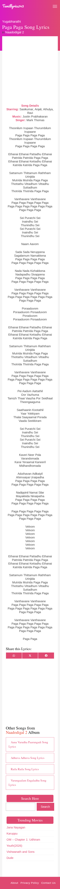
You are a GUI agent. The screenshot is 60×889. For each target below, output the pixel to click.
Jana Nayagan (16, 827)
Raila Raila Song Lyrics (25, 769)
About (14, 882)
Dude (10, 857)
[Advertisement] (30, 70)
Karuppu (12, 833)
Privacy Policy (30, 882)
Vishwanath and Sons (21, 851)
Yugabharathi (11, 21)
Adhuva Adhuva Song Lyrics (27, 758)
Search (45, 806)
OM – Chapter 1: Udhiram (23, 839)
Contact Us (48, 882)
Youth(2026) (14, 845)
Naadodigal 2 (14, 32)
